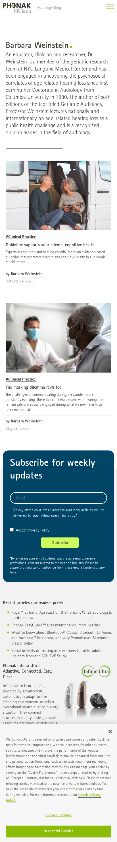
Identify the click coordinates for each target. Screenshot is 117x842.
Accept (21, 530)
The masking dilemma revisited (34, 388)
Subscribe (60, 543)
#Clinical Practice (21, 237)
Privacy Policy (38, 530)
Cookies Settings (58, 815)
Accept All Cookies (58, 831)
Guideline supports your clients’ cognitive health (50, 245)
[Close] (110, 731)
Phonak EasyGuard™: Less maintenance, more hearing (55, 625)
